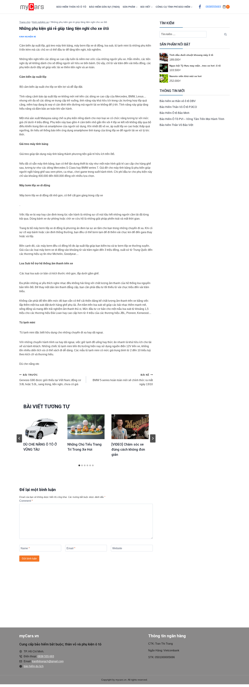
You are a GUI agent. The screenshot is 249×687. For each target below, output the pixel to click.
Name (25, 548)
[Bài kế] (152, 438)
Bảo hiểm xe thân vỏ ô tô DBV (178, 101)
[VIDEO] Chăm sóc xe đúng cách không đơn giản (128, 449)
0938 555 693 (45, 656)
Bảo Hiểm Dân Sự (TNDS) (104, 6)
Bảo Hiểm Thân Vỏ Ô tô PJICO (178, 107)
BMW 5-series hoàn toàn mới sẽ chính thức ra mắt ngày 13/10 (123, 379)
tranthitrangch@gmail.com (48, 661)
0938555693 (213, 6)
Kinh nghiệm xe (27, 37)
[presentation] (42, 426)
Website (117, 548)
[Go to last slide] (19, 438)
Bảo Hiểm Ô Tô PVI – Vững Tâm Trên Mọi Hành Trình (192, 119)
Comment (26, 500)
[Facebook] (200, 7)
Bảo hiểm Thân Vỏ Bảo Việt (176, 125)
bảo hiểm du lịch (34, 666)
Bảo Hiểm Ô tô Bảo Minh (174, 112)
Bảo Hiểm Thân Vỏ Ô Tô (71, 6)
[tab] (79, 465)
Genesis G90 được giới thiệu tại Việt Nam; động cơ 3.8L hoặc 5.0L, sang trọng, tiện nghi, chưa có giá (50, 379)
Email (71, 548)
